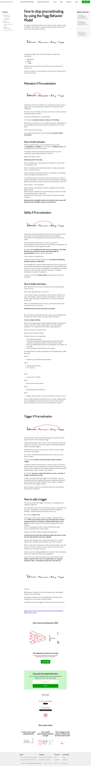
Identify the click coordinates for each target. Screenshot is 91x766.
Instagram (64, 759)
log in (76, 2)
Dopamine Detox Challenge (45, 757)
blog (61, 2)
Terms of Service (48, 763)
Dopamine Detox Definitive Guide (28, 759)
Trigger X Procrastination (7, 28)
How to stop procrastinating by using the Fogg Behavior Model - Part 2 (83, 23)
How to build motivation (7, 18)
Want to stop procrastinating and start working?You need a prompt (82, 33)
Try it (45, 686)
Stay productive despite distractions (45, 673)
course (54, 2)
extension (68, 2)
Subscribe (86, 2)
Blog (55, 757)
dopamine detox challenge (27, 2)
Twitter (64, 757)
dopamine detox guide (43, 2)
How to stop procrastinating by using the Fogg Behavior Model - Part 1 (83, 17)
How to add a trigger (8, 30)
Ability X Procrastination (7, 21)
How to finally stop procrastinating (28, 757)
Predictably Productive (44, 759)
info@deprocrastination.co (35, 763)
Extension (56, 759)
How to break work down (8, 25)
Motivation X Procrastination (7, 15)
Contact (56, 763)
